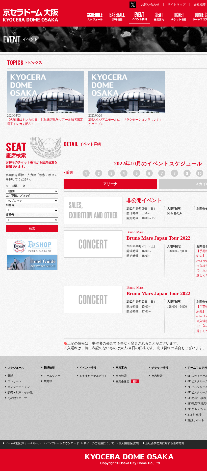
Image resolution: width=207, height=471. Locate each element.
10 (199, 173)
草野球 (48, 381)
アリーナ (110, 184)
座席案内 (121, 367)
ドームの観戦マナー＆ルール (23, 443)
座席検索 (121, 375)
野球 (10, 375)
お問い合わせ (150, 4)
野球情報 (49, 367)
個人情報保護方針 (130, 443)
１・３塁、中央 (15, 185)
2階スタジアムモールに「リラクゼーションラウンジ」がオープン (125, 122)
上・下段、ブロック (18, 195)
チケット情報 (159, 367)
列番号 (10, 205)
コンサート (14, 381)
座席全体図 (123, 381)
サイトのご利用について (99, 443)
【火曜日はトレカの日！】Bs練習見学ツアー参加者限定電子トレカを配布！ (45, 122)
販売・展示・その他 (20, 392)
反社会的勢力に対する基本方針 (164, 443)
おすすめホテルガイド (93, 375)
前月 (69, 172)
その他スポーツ (17, 397)
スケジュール (16, 367)
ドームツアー (52, 375)
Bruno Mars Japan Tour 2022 (158, 238)
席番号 (10, 214)
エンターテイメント (20, 386)
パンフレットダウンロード (62, 443)
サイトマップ (176, 4)
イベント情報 (88, 367)
